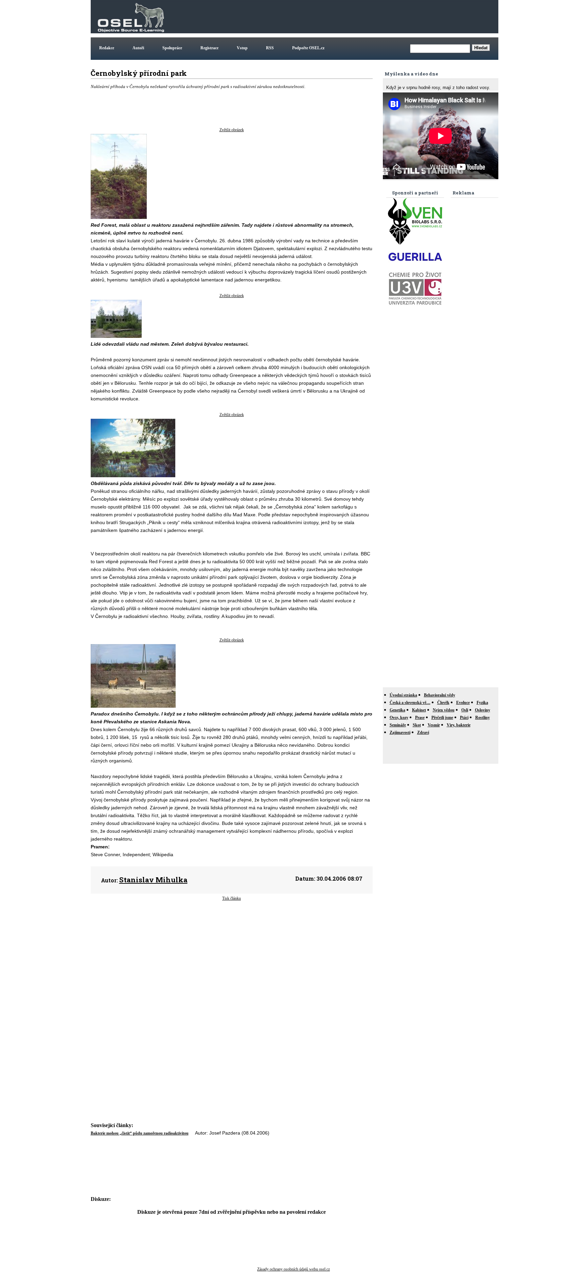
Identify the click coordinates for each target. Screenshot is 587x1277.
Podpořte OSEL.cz (308, 48)
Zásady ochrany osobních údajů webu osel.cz (293, 1269)
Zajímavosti (400, 732)
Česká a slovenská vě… (410, 702)
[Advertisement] (373, 16)
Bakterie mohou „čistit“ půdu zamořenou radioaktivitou (140, 1133)
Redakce (106, 48)
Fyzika (482, 702)
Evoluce (463, 702)
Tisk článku (231, 898)
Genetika (397, 710)
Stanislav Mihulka (153, 879)
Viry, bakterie (458, 725)
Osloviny (482, 710)
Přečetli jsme (442, 717)
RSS (270, 48)
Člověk (443, 702)
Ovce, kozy (399, 717)
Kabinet (419, 710)
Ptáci (464, 717)
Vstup (242, 48)
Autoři (138, 48)
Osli (464, 710)
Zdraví (423, 732)
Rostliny (482, 717)
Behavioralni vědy (439, 695)
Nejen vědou (444, 710)
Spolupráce (172, 48)
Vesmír (434, 725)
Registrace (209, 48)
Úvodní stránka (403, 695)
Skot (417, 725)
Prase (420, 717)
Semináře (398, 725)
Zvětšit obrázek (231, 129)
